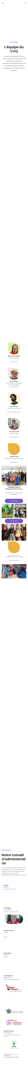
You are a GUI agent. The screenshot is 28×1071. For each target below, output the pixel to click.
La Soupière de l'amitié (9, 889)
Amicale (6, 956)
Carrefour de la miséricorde (11, 911)
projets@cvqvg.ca (14, 437)
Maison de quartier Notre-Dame (12, 979)
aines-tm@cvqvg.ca (14, 560)
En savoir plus (14, 501)
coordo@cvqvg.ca (14, 386)
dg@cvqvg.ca (14, 361)
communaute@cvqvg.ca (14, 412)
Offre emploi (14, 521)
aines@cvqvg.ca (14, 462)
